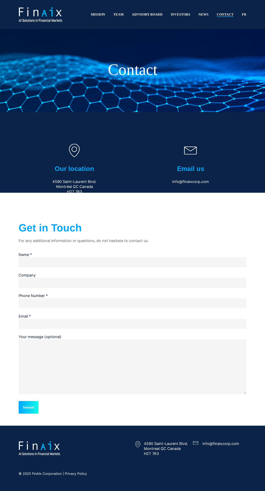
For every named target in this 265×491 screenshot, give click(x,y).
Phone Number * (33, 296)
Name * (25, 254)
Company (27, 275)
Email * (25, 316)
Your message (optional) (40, 337)
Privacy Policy (76, 474)
